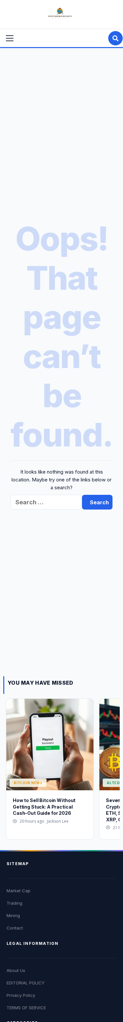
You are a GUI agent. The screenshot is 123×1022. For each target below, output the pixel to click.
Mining (13, 915)
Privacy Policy (21, 995)
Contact (15, 927)
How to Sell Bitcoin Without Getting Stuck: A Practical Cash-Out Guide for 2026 (44, 806)
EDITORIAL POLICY (26, 982)
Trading (14, 903)
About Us (16, 970)
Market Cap (19, 890)
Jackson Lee (58, 821)
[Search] (115, 38)
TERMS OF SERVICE (26, 1007)
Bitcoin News (28, 782)
